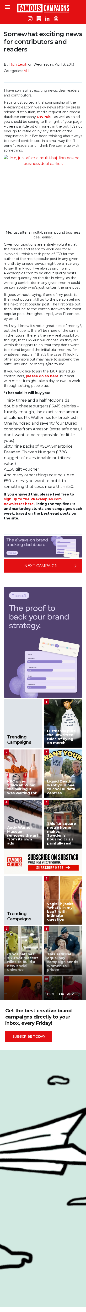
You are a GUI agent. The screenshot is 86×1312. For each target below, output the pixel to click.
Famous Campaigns (43, 8)
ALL (27, 71)
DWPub (44, 117)
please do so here (42, 376)
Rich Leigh (18, 64)
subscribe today (28, 1036)
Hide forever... (62, 994)
